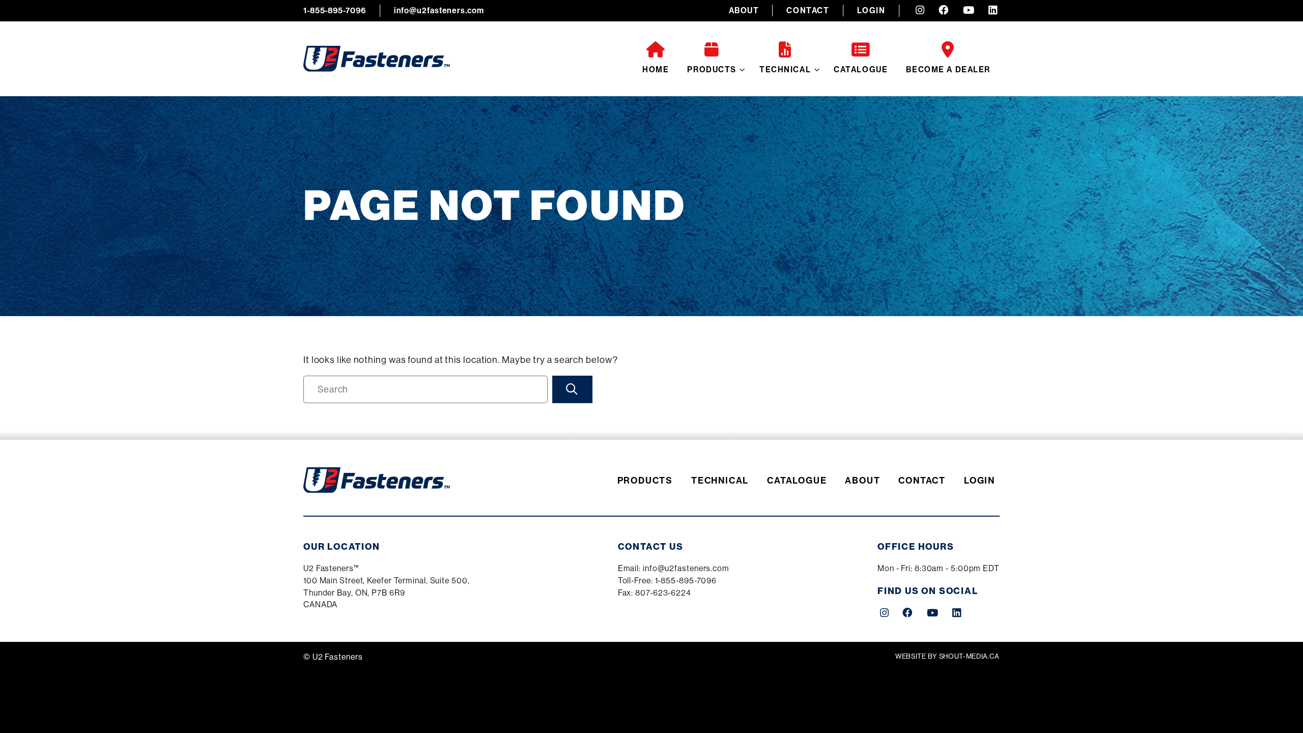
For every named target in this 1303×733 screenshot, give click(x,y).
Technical (785, 69)
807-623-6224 (663, 592)
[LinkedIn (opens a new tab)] (993, 11)
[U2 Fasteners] (376, 59)
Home (655, 69)
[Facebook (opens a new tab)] (943, 11)
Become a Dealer (948, 69)
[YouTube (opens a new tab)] (968, 11)
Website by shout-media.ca (947, 656)
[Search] (572, 389)
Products (712, 69)
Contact (807, 10)
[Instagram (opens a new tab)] (920, 11)
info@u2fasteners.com (439, 10)
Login (871, 10)
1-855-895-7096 (334, 10)
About (744, 10)
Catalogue (861, 69)
